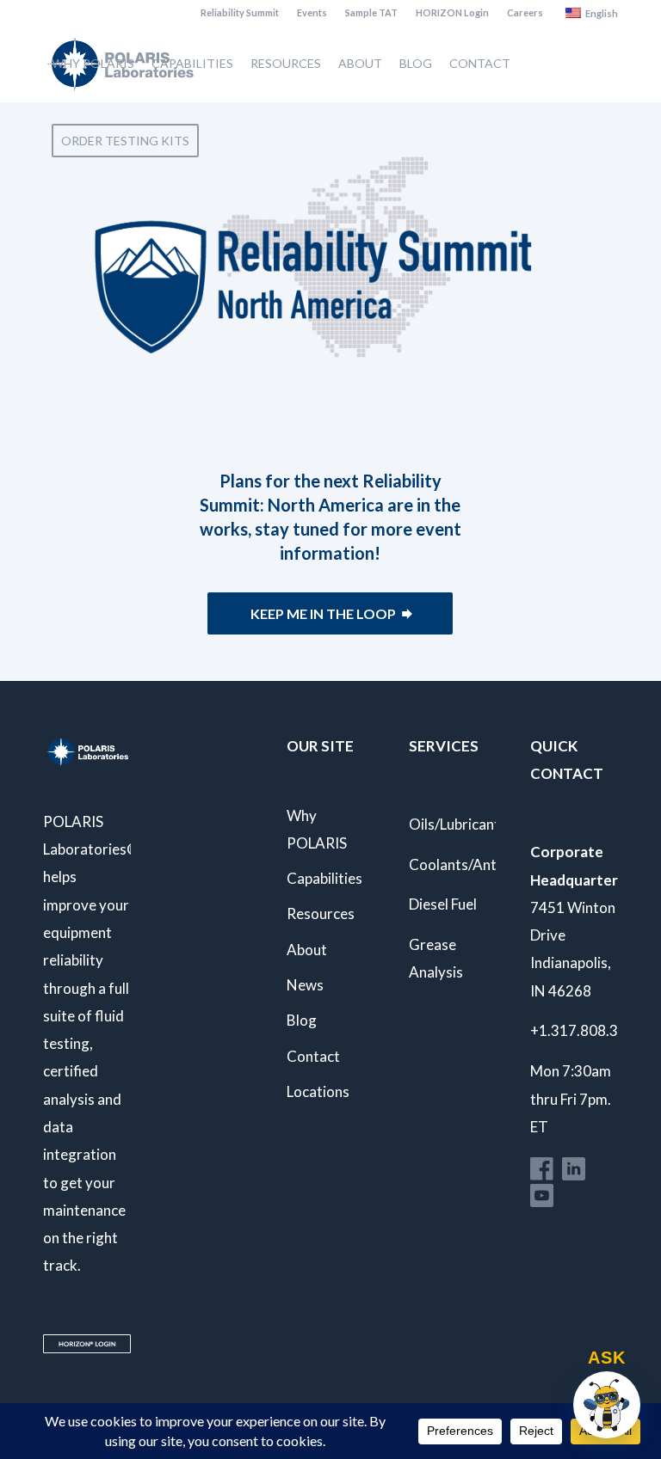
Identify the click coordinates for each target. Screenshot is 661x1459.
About (307, 950)
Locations (318, 1091)
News (305, 985)
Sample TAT (371, 12)
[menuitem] (240, 13)
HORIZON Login (452, 12)
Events (312, 12)
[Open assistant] (606, 1404)
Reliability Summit (240, 12)
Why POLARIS (317, 829)
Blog (302, 1020)
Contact (313, 1056)
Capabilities (324, 878)
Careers (525, 12)
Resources (321, 913)
